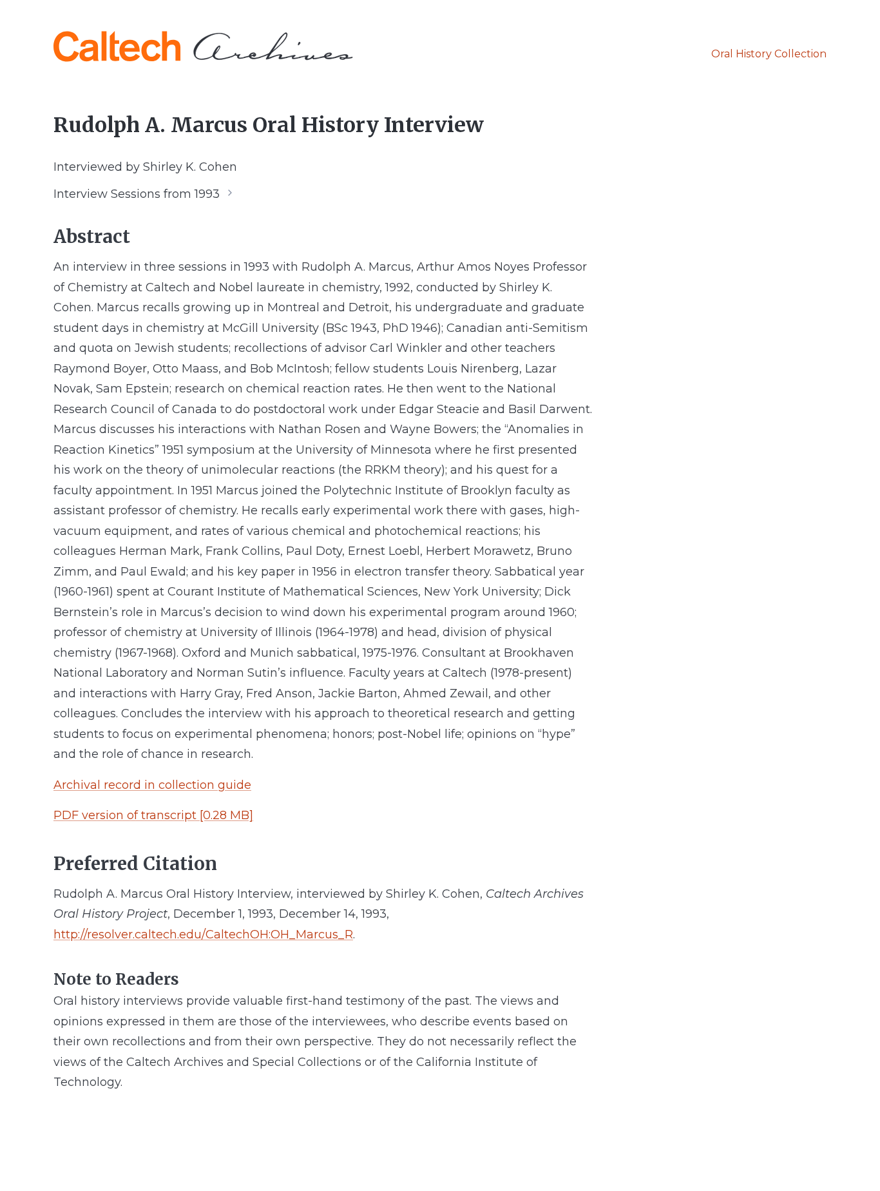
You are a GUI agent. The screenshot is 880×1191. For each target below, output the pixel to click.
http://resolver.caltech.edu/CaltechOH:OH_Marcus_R (203, 934)
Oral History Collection (769, 54)
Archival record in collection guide (152, 785)
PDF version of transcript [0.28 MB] (153, 815)
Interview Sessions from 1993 (136, 193)
